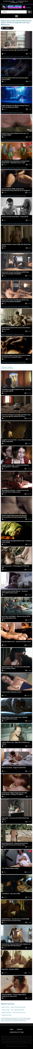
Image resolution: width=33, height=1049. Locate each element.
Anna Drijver (17, 362)
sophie (20, 251)
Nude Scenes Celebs (10, 1)
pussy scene (22, 140)
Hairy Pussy (15, 251)
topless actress (12, 112)
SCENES (28, 7)
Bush (12, 84)
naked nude (4, 362)
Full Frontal (7, 140)
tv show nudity (5, 57)
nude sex (18, 195)
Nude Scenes (4, 112)
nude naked (11, 362)
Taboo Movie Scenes (23, 1)
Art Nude (23, 362)
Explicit (3, 334)
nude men (9, 223)
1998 (23, 251)
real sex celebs (13, 334)
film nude (3, 195)
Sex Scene (16, 84)
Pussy (29, 223)
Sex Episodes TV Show (17, 2)
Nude (26, 223)
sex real (13, 195)
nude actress (23, 168)
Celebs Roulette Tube (16, 1032)
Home (11, 1029)
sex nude (23, 195)
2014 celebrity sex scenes (23, 57)
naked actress (14, 140)
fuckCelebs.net (13, 1046)
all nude (18, 168)
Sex (26, 251)
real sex (9, 195)
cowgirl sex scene (5, 84)
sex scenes (19, 112)
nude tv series (12, 57)
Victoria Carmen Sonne (18, 223)
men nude (3, 223)
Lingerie (22, 84)
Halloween (4, 168)
